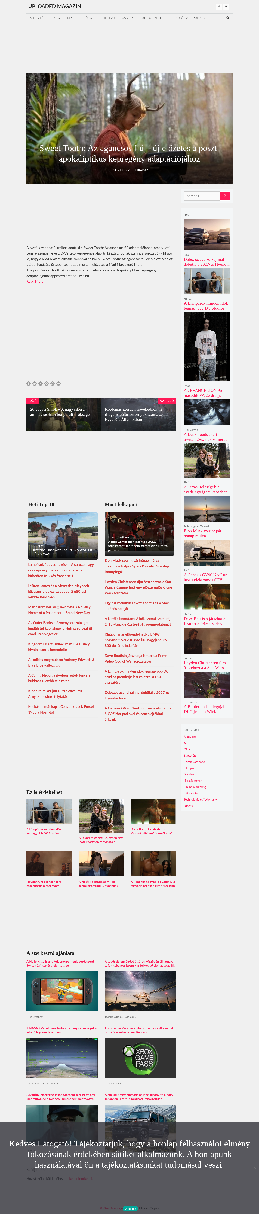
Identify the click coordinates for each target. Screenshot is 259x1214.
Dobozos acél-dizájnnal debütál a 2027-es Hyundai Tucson (207, 264)
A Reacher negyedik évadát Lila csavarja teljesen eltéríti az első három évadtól (153, 886)
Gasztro (128, 18)
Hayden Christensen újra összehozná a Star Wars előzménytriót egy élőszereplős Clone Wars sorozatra (138, 587)
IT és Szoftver (34, 1017)
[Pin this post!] (46, 384)
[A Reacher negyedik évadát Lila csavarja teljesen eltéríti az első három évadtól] (153, 873)
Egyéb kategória (194, 761)
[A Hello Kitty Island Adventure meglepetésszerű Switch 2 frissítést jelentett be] (62, 1008)
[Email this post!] (58, 384)
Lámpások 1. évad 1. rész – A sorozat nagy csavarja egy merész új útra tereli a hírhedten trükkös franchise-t (61, 570)
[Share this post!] (28, 384)
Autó (56, 18)
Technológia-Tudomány (186, 18)
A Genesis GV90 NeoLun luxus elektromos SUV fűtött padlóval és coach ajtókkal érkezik (138, 714)
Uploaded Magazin (54, 6)
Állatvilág (37, 18)
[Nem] (254, 1168)
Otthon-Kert (151, 18)
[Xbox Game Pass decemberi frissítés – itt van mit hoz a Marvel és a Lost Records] (140, 1075)
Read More (35, 281)
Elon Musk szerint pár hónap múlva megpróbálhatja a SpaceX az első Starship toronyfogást (137, 566)
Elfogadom (130, 1208)
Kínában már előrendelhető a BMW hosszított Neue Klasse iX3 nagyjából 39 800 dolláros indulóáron (136, 640)
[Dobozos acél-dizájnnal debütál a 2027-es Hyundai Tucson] (207, 247)
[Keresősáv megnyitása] (228, 18)
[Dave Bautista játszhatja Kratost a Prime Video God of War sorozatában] (153, 821)
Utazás (188, 805)
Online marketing (195, 787)
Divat (71, 18)
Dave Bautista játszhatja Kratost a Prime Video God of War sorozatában (151, 833)
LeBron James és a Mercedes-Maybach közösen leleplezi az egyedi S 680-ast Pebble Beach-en (58, 591)
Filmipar (109, 18)
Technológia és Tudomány (120, 1017)
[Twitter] (226, 7)
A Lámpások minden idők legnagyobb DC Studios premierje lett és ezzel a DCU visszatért (136, 677)
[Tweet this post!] (34, 384)
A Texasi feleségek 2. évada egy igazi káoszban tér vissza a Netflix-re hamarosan (101, 842)
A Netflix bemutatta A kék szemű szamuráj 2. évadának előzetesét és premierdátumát (100, 886)
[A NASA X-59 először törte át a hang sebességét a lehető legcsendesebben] (62, 1075)
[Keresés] (225, 196)
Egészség (89, 18)
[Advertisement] (129, 47)
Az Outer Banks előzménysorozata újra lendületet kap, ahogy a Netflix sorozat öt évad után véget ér (60, 628)
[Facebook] (219, 7)
